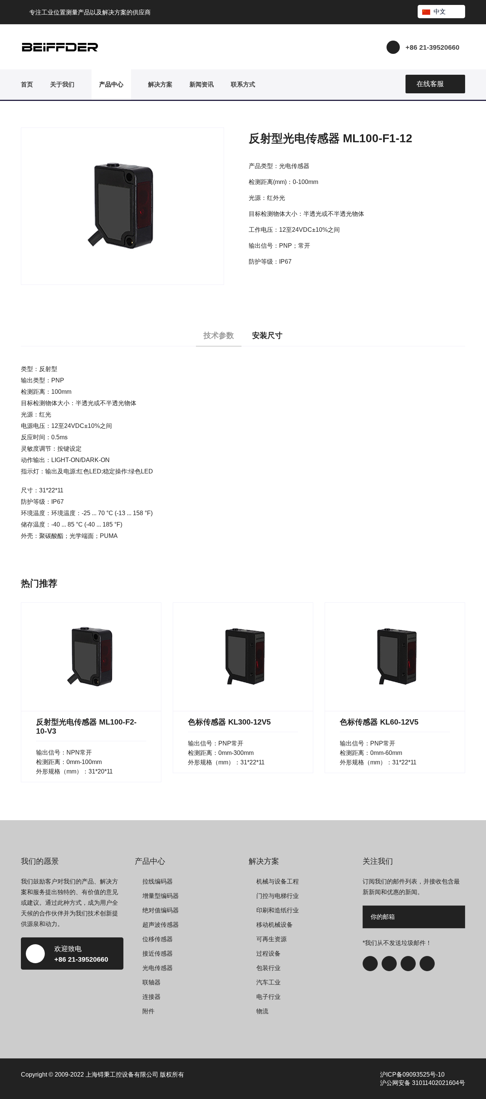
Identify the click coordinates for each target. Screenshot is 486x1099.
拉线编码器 (157, 881)
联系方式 (243, 84)
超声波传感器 (160, 924)
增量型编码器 (160, 896)
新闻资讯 (201, 84)
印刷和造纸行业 (277, 910)
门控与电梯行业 (277, 896)
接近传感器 (157, 953)
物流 (262, 1011)
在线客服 (430, 84)
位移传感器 (157, 939)
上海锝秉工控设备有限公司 (121, 1074)
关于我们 (62, 84)
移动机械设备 (274, 924)
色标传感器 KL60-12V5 (379, 722)
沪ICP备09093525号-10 (412, 1074)
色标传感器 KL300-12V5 (229, 722)
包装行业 (268, 968)
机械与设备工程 (277, 881)
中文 (440, 11)
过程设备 (268, 953)
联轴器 (151, 982)
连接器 (151, 997)
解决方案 (160, 84)
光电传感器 (157, 968)
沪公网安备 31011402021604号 (422, 1083)
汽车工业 (268, 982)
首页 (27, 84)
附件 (148, 1011)
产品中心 (111, 84)
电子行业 (268, 997)
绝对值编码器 (160, 910)
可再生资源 (271, 939)
